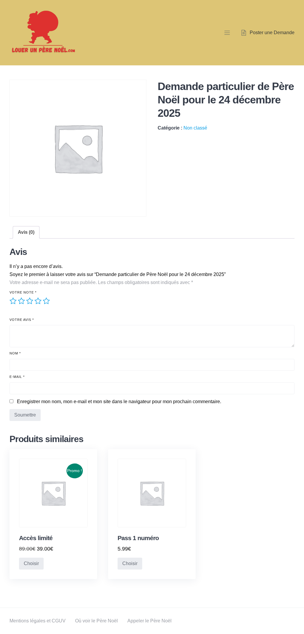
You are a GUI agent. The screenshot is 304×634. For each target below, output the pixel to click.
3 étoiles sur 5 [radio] (29, 301)
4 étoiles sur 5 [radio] (38, 301)
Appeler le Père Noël (149, 620)
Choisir (31, 563)
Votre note (23, 292)
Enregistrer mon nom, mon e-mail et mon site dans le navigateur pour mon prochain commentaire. (119, 401)
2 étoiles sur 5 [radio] (21, 301)
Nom (15, 353)
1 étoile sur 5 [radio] (13, 301)
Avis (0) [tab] (26, 232)
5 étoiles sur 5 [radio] (46, 301)
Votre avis (22, 319)
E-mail (17, 376)
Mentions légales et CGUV (38, 620)
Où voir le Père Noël (96, 620)
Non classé (195, 127)
